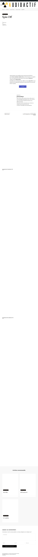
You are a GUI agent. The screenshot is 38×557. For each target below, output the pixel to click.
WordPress (4, 555)
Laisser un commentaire (5, 25)
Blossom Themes (9, 554)
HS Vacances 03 (23, 492)
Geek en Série (5, 14)
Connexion (3, 0)
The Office (5, 492)
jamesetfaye (4, 22)
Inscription (7, 0)
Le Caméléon (6, 518)
